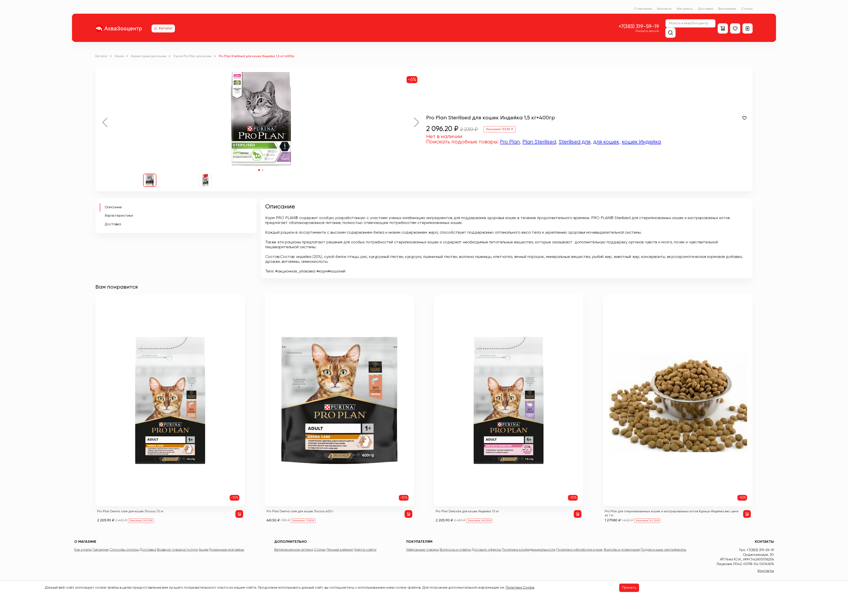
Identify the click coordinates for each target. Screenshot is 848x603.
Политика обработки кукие (579, 550)
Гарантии (101, 550)
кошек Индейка (641, 142)
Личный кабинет (340, 550)
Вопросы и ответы (455, 550)
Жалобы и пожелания (622, 550)
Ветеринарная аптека (293, 550)
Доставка (705, 8)
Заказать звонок (647, 31)
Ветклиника (727, 8)
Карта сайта (365, 550)
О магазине (643, 8)
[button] (105, 122)
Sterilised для (575, 142)
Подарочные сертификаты (663, 550)
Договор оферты (486, 550)
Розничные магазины (226, 550)
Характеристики (119, 216)
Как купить (685, 8)
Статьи (747, 8)
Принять (629, 588)
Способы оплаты (124, 550)
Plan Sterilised (539, 142)
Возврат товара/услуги (177, 550)
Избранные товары (422, 550)
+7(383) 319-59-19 (639, 26)
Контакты (664, 8)
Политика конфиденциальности (528, 550)
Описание (113, 207)
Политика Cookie (520, 588)
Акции (203, 550)
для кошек (606, 142)
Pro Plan (510, 142)
